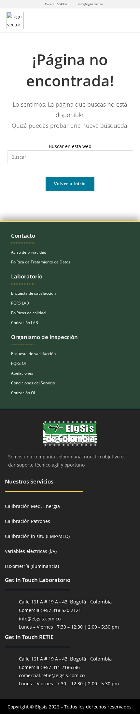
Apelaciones (22, 373)
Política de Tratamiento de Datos (40, 262)
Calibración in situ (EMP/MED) (37, 536)
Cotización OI (23, 392)
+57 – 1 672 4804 (56, 4)
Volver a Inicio (70, 183)
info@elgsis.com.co (90, 4)
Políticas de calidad (28, 313)
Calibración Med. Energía (32, 506)
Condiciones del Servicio (33, 383)
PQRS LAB (20, 303)
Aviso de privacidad (28, 252)
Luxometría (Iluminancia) (32, 566)
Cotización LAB (24, 322)
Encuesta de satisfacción (33, 293)
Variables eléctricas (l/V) (31, 551)
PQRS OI (18, 363)
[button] (127, 20)
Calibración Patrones (27, 521)
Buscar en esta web (70, 146)
